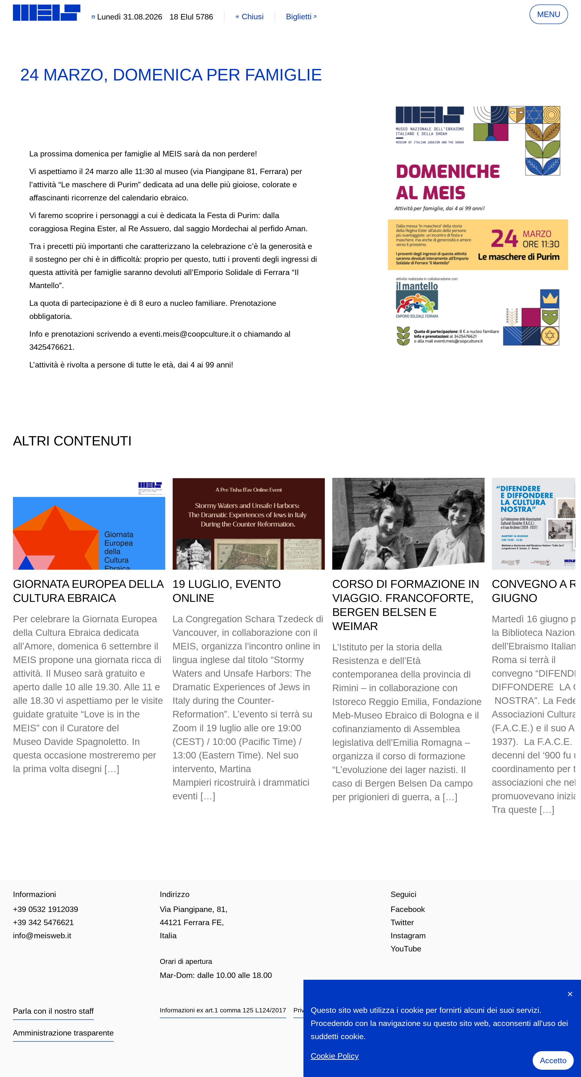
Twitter (402, 922)
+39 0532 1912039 (45, 909)
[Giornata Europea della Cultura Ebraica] (89, 524)
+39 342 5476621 (43, 922)
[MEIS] (46, 13)
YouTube (406, 948)
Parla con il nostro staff (53, 1010)
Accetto (553, 1060)
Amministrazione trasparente (63, 1032)
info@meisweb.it (42, 935)
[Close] (570, 993)
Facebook (408, 909)
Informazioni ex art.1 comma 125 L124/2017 (223, 1010)
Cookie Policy (335, 1055)
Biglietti (299, 16)
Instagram (408, 935)
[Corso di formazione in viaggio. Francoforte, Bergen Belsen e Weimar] (408, 524)
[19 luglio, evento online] (248, 524)
